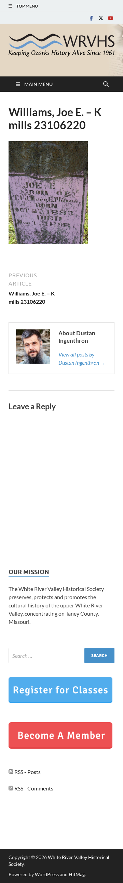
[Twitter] (101, 18)
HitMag (77, 874)
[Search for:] (61, 655)
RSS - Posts (27, 772)
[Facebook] (91, 18)
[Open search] (106, 84)
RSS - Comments (33, 788)
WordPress (47, 874)
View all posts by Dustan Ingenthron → (82, 358)
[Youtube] (110, 18)
